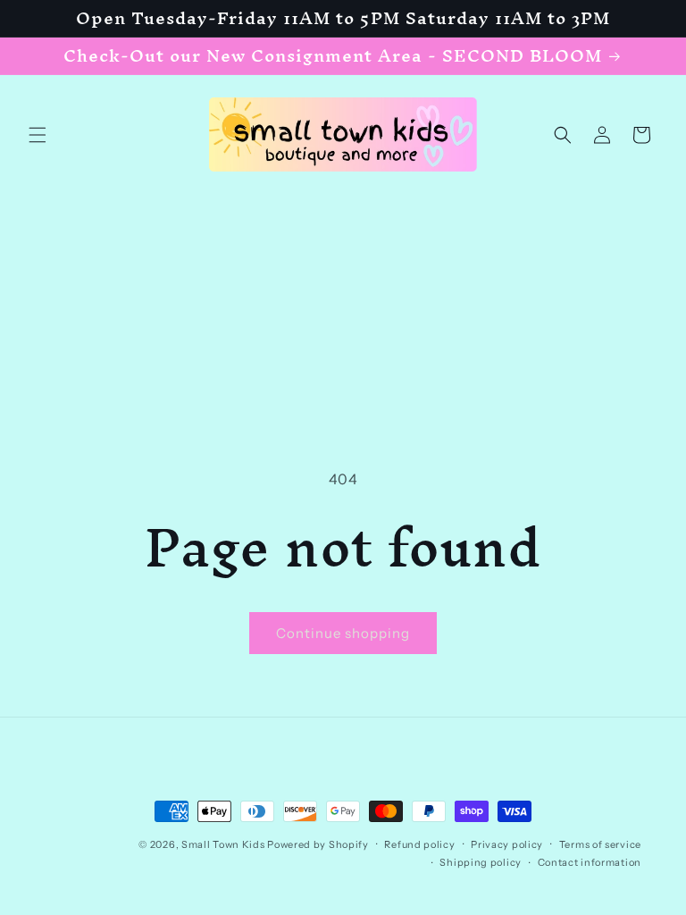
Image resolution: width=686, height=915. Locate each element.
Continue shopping (343, 633)
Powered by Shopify (318, 844)
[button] (37, 135)
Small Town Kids (223, 844)
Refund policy (419, 844)
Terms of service (600, 844)
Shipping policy (480, 862)
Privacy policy (507, 844)
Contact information (589, 862)
